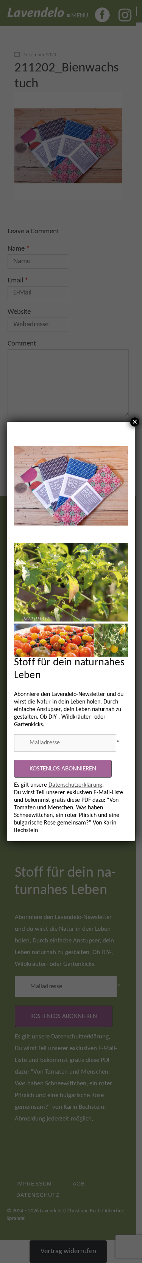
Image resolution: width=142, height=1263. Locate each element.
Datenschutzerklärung (75, 785)
